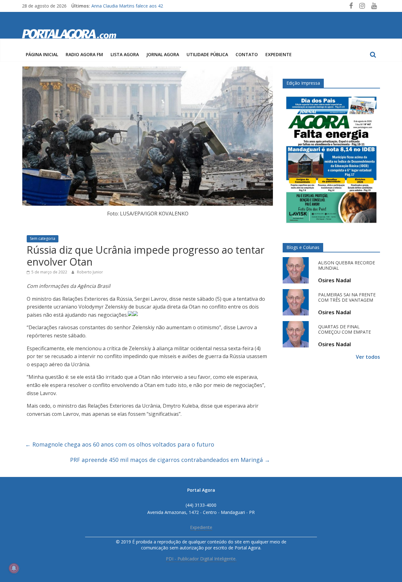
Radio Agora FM (84, 54)
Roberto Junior (90, 272)
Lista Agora (125, 54)
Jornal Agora (162, 54)
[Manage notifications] (14, 568)
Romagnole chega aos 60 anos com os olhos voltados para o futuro (119, 444)
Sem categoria (42, 238)
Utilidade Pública (207, 54)
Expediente (278, 54)
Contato (247, 54)
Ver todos (368, 356)
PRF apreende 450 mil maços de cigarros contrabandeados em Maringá (170, 459)
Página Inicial (42, 54)
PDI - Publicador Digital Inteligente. (201, 559)
